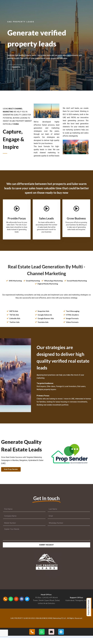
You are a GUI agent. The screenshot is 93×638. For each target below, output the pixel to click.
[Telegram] (61, 632)
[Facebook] (21, 599)
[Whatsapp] (11, 599)
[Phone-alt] (5, 599)
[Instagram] (16, 599)
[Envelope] (51, 632)
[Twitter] (27, 599)
